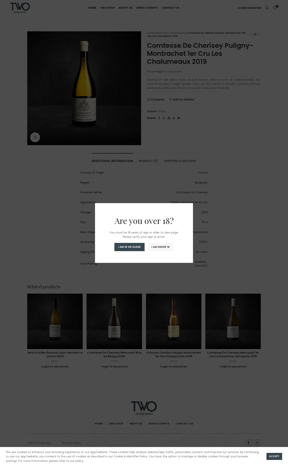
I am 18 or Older (129, 247)
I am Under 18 (160, 247)
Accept (274, 456)
